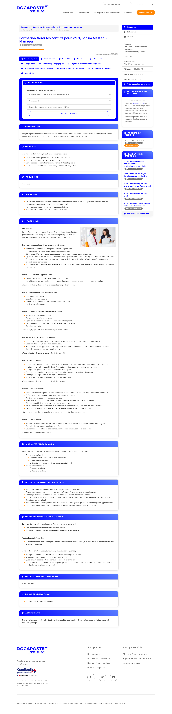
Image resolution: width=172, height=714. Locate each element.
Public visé (81, 59)
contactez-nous (138, 103)
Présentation (49, 59)
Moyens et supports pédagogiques (85, 64)
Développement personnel (70, 27)
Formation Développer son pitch (135, 194)
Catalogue (25, 27)
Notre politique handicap (98, 663)
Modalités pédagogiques (53, 64)
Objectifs (66, 59)
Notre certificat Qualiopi (98, 658)
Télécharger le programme (138, 84)
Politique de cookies (72, 703)
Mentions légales (24, 703)
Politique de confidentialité (48, 703)
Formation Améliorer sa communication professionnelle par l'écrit (135, 163)
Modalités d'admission (101, 68)
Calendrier (131, 32)
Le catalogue (83, 13)
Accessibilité (29, 73)
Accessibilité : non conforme (98, 703)
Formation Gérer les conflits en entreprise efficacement (137, 204)
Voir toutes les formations (138, 214)
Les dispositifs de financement (106, 13)
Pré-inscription (30, 59)
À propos (128, 13)
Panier (130, 37)
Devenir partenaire (131, 663)
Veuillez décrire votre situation (41, 90)
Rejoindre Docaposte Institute (137, 658)
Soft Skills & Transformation (44, 27)
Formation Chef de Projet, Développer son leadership (135, 175)
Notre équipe (93, 654)
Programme (29, 64)
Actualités (139, 5)
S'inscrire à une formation (135, 654)
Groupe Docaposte (96, 667)
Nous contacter (145, 12)
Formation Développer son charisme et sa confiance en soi (137, 184)
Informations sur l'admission (72, 68)
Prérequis (97, 59)
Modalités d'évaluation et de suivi (38, 68)
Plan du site (120, 703)
